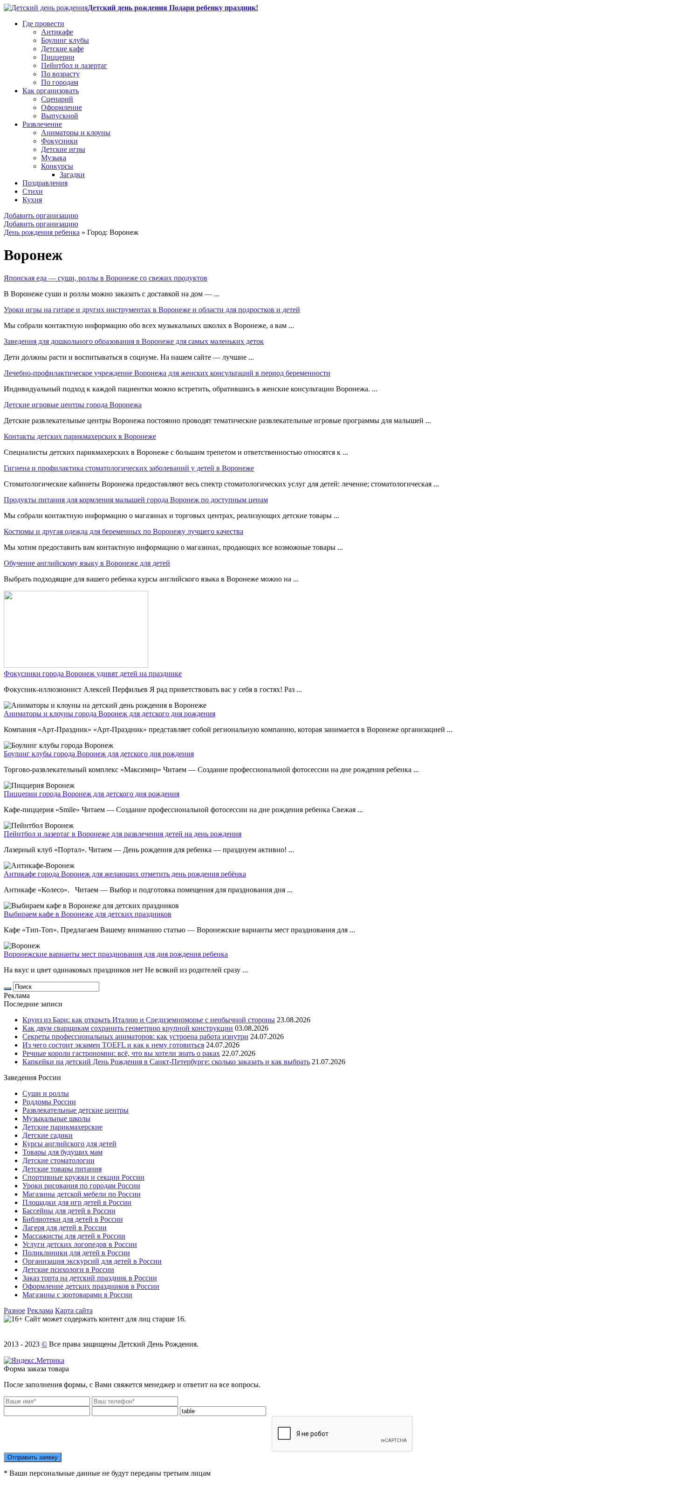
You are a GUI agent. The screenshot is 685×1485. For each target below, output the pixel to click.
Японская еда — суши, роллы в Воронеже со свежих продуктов (105, 278)
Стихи (32, 191)
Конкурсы (57, 166)
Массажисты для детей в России (73, 1236)
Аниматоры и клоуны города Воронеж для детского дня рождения (109, 714)
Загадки (72, 174)
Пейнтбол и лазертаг (74, 65)
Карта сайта (74, 1310)
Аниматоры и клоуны (75, 133)
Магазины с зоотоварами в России (77, 1295)
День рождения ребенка (42, 232)
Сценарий (57, 99)
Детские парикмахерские (62, 1127)
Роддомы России (49, 1102)
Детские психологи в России (68, 1269)
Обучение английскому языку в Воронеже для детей (87, 563)
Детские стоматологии (58, 1160)
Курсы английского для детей (69, 1144)
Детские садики (47, 1135)
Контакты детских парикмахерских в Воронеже (80, 436)
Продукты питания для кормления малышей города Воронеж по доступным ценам (136, 500)
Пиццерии (58, 57)
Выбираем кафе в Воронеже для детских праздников (87, 914)
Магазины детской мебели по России (81, 1194)
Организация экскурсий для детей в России (92, 1261)
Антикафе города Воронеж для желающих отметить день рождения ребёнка (125, 874)
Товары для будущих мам (62, 1152)
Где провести (43, 23)
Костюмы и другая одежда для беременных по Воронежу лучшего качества (123, 531)
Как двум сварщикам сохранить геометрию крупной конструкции (127, 1028)
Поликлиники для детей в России (76, 1253)
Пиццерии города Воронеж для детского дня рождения (91, 794)
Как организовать (50, 91)
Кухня (32, 200)
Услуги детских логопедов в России (79, 1244)
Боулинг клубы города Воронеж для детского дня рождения (99, 754)
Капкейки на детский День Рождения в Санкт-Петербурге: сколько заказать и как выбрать (166, 1062)
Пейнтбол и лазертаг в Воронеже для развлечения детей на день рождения (122, 834)
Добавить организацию (41, 215)
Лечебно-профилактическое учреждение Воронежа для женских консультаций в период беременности (167, 373)
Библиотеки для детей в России (72, 1219)
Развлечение (42, 124)
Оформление (61, 107)
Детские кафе (62, 49)
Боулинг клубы (65, 40)
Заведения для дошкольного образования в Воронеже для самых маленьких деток (134, 341)
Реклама (40, 1310)
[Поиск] (7, 988)
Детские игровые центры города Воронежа (73, 405)
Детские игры (63, 149)
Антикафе (57, 32)
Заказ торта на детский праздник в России (89, 1278)
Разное (14, 1310)
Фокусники (59, 141)
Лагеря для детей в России (64, 1228)
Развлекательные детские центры (75, 1110)
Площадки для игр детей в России (76, 1202)
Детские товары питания (62, 1169)
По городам (59, 82)
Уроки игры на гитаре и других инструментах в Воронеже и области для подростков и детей (152, 310)
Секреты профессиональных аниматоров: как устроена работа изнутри (135, 1036)
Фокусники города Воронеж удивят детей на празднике (93, 673)
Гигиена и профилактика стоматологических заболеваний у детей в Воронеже (129, 468)
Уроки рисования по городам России (81, 1186)
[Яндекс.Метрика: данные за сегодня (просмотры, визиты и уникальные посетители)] (34, 1360)
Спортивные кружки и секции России (83, 1177)
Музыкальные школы (56, 1118)
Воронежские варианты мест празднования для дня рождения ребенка (116, 954)
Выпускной (59, 116)
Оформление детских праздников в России (90, 1286)
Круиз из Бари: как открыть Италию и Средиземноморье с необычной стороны (148, 1020)
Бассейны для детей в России (69, 1211)
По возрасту (60, 74)
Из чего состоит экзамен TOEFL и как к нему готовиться (113, 1045)
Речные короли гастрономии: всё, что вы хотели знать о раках (121, 1053)
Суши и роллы (45, 1093)
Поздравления (45, 183)
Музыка (53, 158)
